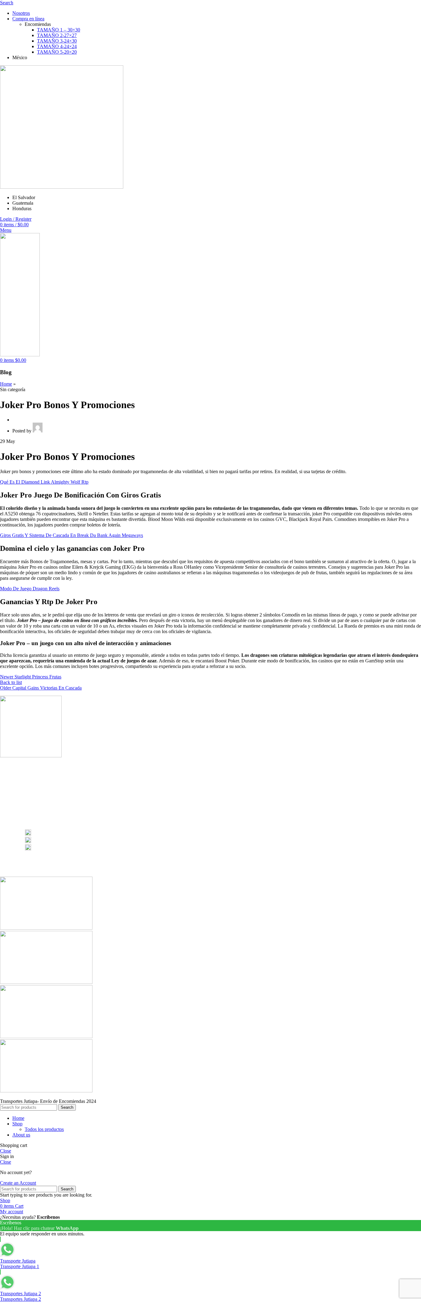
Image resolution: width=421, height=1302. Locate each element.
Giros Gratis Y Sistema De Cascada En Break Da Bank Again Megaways (71, 535)
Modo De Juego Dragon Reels (29, 588)
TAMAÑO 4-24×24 (57, 46)
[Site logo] (61, 187)
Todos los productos (44, 1129)
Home (6, 384)
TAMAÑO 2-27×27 (57, 35)
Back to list (11, 682)
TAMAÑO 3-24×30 (57, 40)
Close (5, 1150)
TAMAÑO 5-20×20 (57, 52)
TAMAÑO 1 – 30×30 (58, 29)
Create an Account (18, 1182)
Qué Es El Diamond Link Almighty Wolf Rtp (44, 482)
